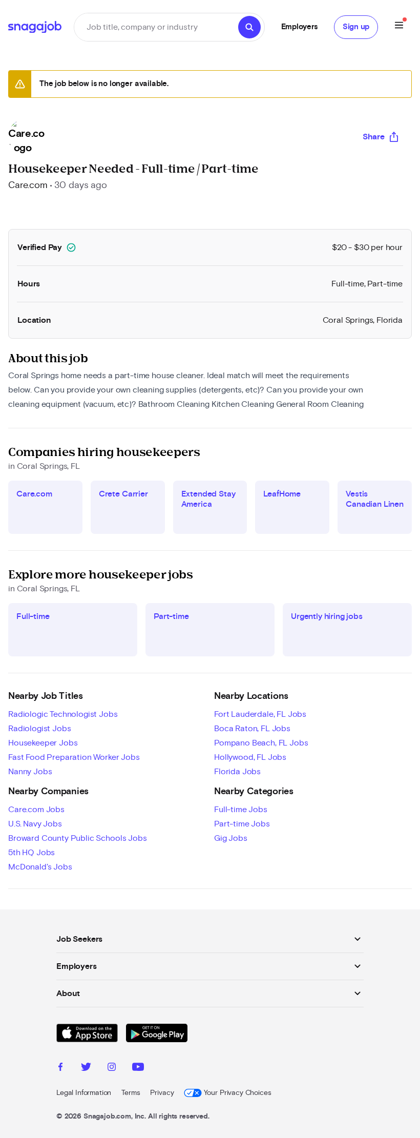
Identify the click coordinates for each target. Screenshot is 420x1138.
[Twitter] (86, 1068)
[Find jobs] (249, 27)
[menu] (399, 26)
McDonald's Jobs (40, 867)
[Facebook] (60, 1068)
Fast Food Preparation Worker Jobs (74, 757)
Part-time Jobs (242, 824)
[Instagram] (112, 1068)
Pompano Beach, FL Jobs (261, 743)
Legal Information (83, 1092)
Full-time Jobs (240, 809)
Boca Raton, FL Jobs (252, 729)
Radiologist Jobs (39, 729)
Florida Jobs (237, 772)
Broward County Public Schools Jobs (77, 838)
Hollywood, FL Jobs (250, 757)
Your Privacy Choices (237, 1092)
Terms (130, 1092)
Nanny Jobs (30, 772)
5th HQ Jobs (31, 853)
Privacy (162, 1092)
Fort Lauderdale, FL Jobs (260, 714)
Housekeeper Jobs (42, 743)
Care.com (28, 185)
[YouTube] (138, 1068)
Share (374, 137)
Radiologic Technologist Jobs (63, 714)
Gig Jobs (230, 838)
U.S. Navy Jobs (35, 824)
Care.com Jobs (36, 809)
